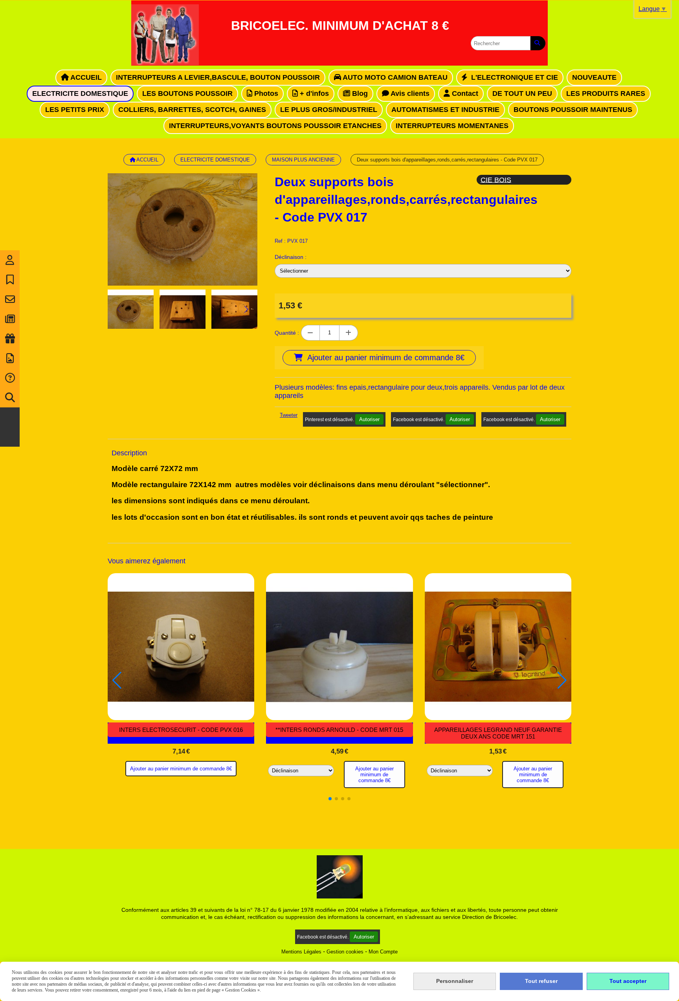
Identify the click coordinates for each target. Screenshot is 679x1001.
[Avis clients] (10, 280)
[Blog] (10, 319)
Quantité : (287, 333)
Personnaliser (454, 981)
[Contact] (10, 299)
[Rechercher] (537, 43)
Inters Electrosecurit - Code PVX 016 (181, 729)
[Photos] (10, 358)
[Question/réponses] (10, 378)
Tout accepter (627, 981)
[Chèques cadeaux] (10, 338)
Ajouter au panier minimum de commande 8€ (181, 769)
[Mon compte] (10, 260)
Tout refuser (541, 981)
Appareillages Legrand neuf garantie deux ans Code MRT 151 (498, 733)
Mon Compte (383, 952)
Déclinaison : (290, 257)
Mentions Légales (301, 952)
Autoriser (369, 419)
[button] (246, 309)
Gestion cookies (345, 952)
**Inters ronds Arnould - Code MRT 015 (339, 729)
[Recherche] (10, 397)
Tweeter (288, 415)
